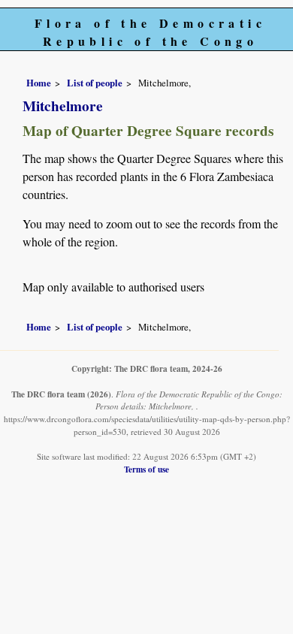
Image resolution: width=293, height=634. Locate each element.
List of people (94, 82)
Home (38, 82)
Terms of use (146, 469)
